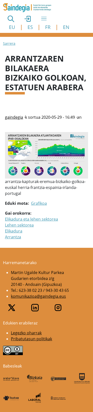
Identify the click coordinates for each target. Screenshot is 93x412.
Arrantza (13, 237)
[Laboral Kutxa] (35, 397)
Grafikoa (39, 203)
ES (30, 27)
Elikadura (13, 231)
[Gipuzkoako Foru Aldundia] (82, 378)
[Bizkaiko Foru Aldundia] (35, 378)
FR (48, 27)
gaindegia (14, 117)
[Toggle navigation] (44, 18)
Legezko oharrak (26, 333)
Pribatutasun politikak (31, 339)
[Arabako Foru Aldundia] (11, 378)
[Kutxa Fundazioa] (11, 398)
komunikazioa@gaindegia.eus (38, 296)
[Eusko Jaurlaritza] (58, 378)
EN (66, 27)
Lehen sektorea (19, 225)
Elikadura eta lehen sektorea (31, 219)
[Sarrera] (29, 7)
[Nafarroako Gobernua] (58, 398)
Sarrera (9, 43)
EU (12, 27)
